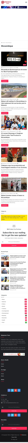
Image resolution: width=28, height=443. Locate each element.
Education (4, 317)
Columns (4, 308)
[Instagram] (19, 390)
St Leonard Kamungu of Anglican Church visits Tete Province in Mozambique (12, 135)
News (3, 299)
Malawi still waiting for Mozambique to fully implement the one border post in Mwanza (13, 103)
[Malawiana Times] (6, 2)
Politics (3, 304)
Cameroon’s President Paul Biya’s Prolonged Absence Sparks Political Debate (18, 263)
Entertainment (5, 313)
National (4, 301)
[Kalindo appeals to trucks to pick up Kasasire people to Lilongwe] (5, 257)
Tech (3, 322)
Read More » (4, 81)
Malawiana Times (5, 67)
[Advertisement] (14, 25)
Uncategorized (5, 310)
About (2, 366)
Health (3, 320)
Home (3, 42)
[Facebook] (9, 390)
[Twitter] (12, 390)
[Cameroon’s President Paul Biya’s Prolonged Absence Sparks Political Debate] (5, 264)
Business (4, 315)
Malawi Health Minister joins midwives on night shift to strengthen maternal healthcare (17, 287)
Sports (3, 306)
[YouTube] (15, 390)
